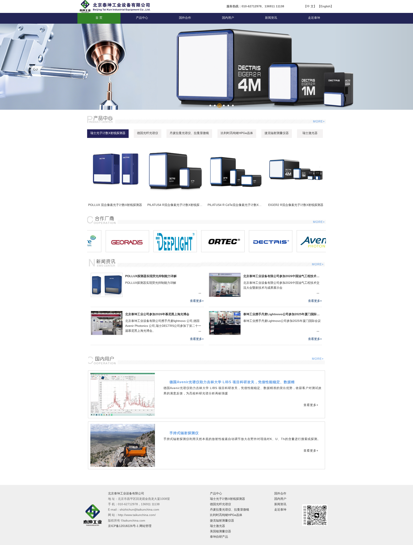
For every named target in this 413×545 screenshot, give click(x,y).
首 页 (99, 17)
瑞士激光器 (309, 133)
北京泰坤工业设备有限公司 (126, 493)
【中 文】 (310, 6)
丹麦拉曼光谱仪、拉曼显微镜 (189, 133)
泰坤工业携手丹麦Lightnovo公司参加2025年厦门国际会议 (282, 314)
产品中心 (142, 17)
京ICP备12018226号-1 (123, 526)
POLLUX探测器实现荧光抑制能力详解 (151, 276)
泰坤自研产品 (219, 536)
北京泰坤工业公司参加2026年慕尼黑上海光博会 (157, 314)
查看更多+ (197, 301)
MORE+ (318, 121)
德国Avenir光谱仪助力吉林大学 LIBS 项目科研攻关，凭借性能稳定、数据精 (232, 382)
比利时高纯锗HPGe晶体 (237, 133)
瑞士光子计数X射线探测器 (107, 133)
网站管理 (145, 526)
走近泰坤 (314, 17)
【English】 (325, 6)
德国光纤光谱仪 (147, 133)
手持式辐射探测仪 (184, 433)
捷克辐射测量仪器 (277, 133)
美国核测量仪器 (220, 531)
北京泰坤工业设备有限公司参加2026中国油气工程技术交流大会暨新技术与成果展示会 (282, 276)
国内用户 (228, 17)
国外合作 (185, 17)
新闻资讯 (271, 17)
